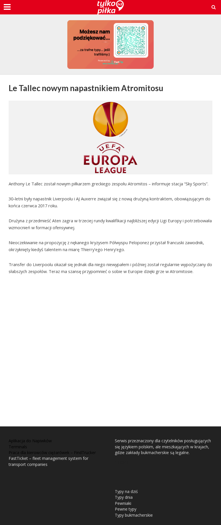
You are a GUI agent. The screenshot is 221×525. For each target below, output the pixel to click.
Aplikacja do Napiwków (30, 440)
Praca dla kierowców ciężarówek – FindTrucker (52, 452)
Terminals (18, 446)
